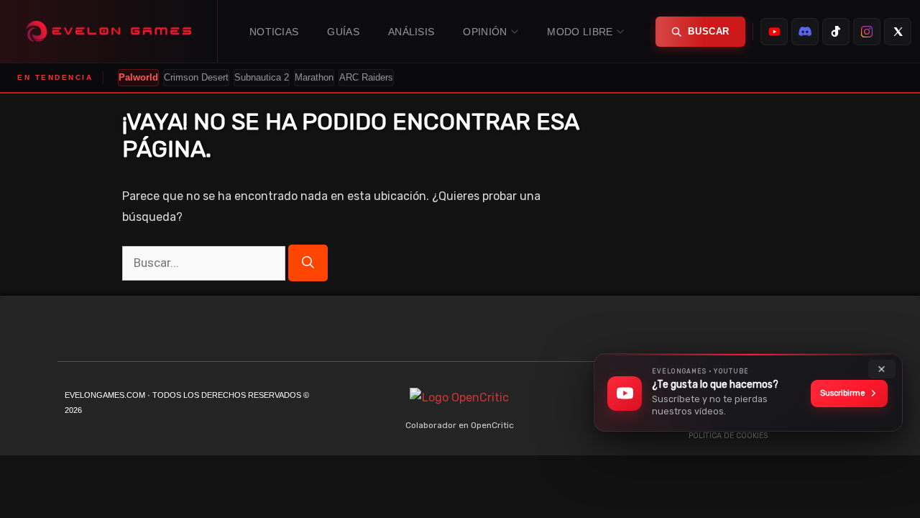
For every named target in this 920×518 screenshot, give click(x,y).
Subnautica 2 (261, 78)
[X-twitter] (794, 331)
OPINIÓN (485, 31)
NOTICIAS (273, 31)
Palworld (138, 78)
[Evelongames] (109, 31)
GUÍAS (343, 31)
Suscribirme (842, 393)
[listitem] (774, 31)
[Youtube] (708, 331)
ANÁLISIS (411, 31)
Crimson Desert (196, 78)
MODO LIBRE (579, 31)
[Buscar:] (205, 263)
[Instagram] (823, 331)
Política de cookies (728, 435)
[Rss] (851, 331)
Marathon (314, 78)
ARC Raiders (366, 78)
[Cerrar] (882, 369)
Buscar (709, 31)
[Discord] (765, 331)
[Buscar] (308, 263)
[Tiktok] (737, 331)
